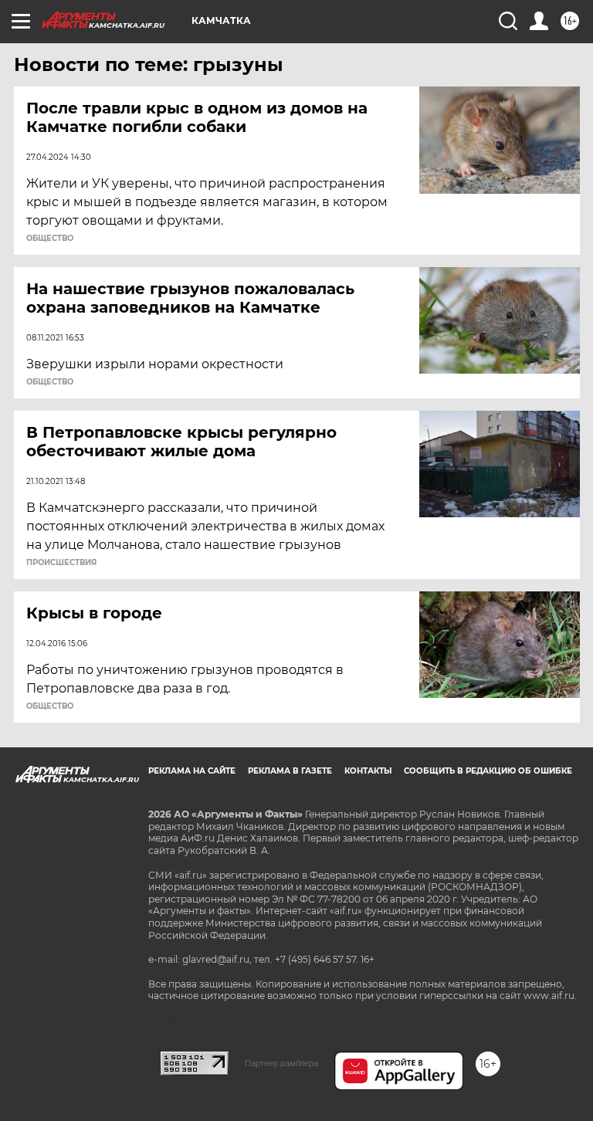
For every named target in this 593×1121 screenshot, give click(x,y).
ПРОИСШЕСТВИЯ (61, 563)
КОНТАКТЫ (367, 771)
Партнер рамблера (281, 1063)
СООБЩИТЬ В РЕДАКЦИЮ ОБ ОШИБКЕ (488, 771)
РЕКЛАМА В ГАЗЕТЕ (290, 771)
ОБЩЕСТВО (49, 238)
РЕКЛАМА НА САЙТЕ (192, 771)
